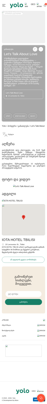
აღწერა (8, 116)
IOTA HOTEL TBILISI (18, 240)
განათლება (8, 49)
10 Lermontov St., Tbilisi (14, 244)
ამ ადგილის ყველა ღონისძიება (23, 260)
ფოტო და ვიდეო (20, 116)
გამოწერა (23, 302)
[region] (23, 202)
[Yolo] (16, 5)
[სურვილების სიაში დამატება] (41, 49)
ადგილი (32, 116)
